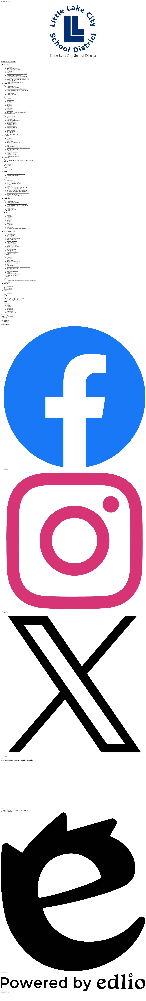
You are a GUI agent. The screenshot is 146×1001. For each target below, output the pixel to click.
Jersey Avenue (10, 100)
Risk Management (11, 124)
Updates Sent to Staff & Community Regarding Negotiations (21, 160)
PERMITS (9, 139)
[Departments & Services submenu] (4, 115)
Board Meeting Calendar (13, 87)
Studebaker (9, 105)
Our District (9, 67)
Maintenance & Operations (13, 120)
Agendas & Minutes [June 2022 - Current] (17, 89)
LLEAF (9, 153)
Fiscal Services (10, 117)
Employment (10, 311)
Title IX (8, 145)
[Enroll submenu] (4, 297)
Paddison (9, 104)
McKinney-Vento (11, 146)
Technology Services (12, 123)
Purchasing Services (11, 122)
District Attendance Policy (13, 156)
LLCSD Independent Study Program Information (18, 148)
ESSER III (9, 72)
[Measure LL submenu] (4, 163)
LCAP (8, 305)
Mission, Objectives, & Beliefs (14, 69)
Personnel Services (11, 126)
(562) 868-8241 (8, 811)
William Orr (9, 106)
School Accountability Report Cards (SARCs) (18, 76)
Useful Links (10, 138)
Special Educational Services (14, 128)
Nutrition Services (11, 119)
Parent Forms (10, 141)
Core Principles (10, 71)
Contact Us (9, 170)
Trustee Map (10, 91)
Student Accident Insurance (13, 142)
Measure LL (10, 164)
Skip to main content (5, 1)
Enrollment (6, 320)
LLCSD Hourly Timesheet (13, 154)
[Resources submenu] (4, 137)
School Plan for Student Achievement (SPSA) (18, 78)
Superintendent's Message (13, 68)
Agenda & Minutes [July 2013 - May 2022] (17, 90)
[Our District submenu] (4, 179)
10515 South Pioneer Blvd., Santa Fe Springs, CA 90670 (14, 810)
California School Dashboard (14, 75)
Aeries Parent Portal (11, 312)
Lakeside (9, 109)
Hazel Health (10, 133)
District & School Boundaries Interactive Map (18, 79)
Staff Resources (10, 309)
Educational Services (12, 127)
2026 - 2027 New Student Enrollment (16, 174)
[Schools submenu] (4, 97)
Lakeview (9, 102)
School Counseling (11, 131)
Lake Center (10, 108)
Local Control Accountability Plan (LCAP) (17, 74)
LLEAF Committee (11, 94)
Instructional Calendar (12, 80)
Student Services (11, 130)
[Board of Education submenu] (4, 85)
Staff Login (6, 321)
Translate (12, 316)
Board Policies (10, 93)
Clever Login (10, 150)
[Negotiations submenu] (4, 159)
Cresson (9, 98)
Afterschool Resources (12, 143)
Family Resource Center (12, 134)
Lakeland (9, 101)
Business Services (11, 116)
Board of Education (11, 86)
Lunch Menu (10, 111)
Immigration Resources (12, 152)
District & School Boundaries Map (15, 82)
